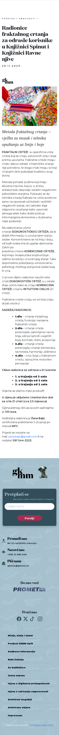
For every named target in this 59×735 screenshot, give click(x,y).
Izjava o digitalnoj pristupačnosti (28, 683)
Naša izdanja (16, 659)
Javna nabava (16, 675)
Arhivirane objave (19, 707)
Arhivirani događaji (20, 699)
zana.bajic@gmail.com (22, 436)
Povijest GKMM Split (20, 643)
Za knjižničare (17, 667)
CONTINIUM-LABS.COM (41, 725)
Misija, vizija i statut (20, 635)
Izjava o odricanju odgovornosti (28, 691)
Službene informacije (21, 651)
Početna (8, 18)
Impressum (15, 715)
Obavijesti (27, 18)
